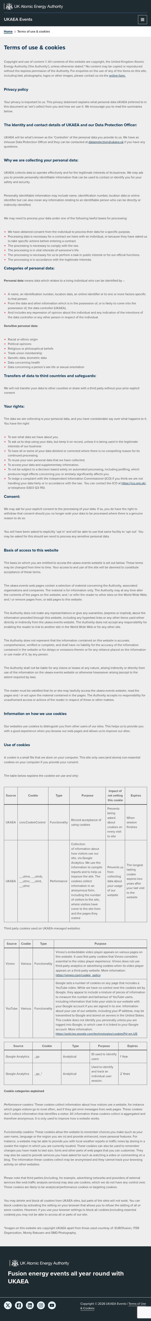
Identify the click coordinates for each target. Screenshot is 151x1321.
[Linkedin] (30, 1305)
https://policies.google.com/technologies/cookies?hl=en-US (96, 1034)
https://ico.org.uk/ (134, 483)
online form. (117, 75)
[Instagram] (41, 1305)
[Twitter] (8, 1305)
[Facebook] (19, 1305)
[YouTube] (52, 1305)
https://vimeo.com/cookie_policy (78, 975)
